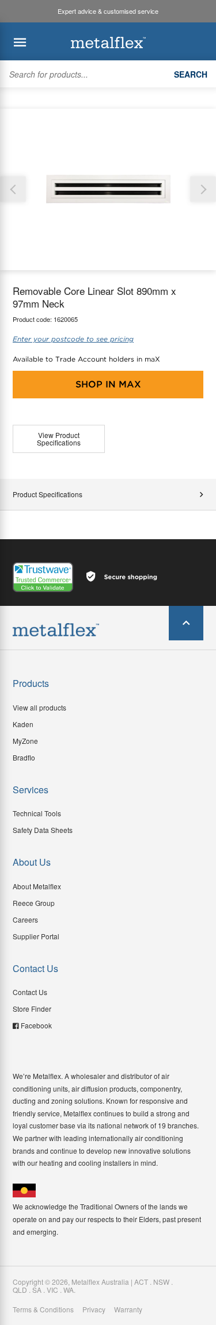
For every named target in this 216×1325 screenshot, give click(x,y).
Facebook (36, 1025)
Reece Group (34, 903)
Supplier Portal (36, 936)
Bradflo (24, 757)
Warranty (128, 1309)
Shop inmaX (108, 384)
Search (190, 74)
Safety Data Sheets (43, 830)
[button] (203, 189)
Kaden (23, 724)
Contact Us (30, 992)
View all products (39, 707)
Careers (25, 919)
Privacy (93, 1309)
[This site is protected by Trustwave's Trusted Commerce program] (43, 577)
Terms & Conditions (43, 1309)
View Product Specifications (59, 439)
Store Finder (32, 1008)
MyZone (25, 741)
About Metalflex (37, 886)
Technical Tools (37, 813)
